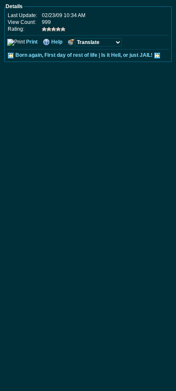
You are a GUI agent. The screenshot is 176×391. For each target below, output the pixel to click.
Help (56, 42)
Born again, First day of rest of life (56, 55)
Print (32, 42)
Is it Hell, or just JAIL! (127, 55)
